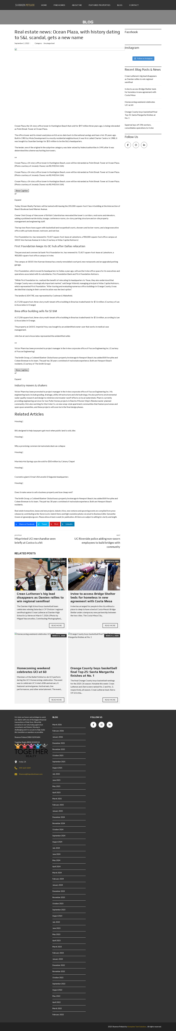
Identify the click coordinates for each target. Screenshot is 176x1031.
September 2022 (58, 984)
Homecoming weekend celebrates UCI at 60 (33, 670)
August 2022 (57, 990)
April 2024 (56, 866)
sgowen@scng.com (30, 517)
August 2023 (57, 916)
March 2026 (57, 725)
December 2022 (58, 965)
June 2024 (56, 854)
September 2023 (58, 910)
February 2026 (58, 731)
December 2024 (58, 817)
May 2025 (56, 786)
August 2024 (57, 842)
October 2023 (57, 903)
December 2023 (58, 891)
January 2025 (57, 811)
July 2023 (56, 922)
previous (35, 539)
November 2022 (58, 971)
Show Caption (22, 190)
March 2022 (57, 1008)
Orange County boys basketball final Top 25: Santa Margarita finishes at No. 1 (93, 671)
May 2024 (56, 860)
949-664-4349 (25, 768)
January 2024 (57, 885)
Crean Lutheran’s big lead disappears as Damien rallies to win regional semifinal (40, 597)
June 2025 (56, 780)
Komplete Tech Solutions (137, 1027)
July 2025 (56, 774)
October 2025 (57, 755)
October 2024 (57, 829)
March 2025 (57, 799)
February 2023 (58, 953)
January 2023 (57, 959)
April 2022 (56, 1002)
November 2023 (58, 897)
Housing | (19, 421)
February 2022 (58, 1015)
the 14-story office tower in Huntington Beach (46, 126)
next (97, 541)
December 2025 (58, 743)
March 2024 (57, 873)
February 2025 (58, 805)
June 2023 (56, 928)
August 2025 (57, 768)
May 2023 (56, 934)
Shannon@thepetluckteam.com (31, 774)
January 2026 (57, 737)
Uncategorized (49, 43)
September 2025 (58, 762)
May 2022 (56, 996)
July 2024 (56, 848)
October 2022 (57, 978)
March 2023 (57, 947)
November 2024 (58, 823)
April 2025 (56, 792)
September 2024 (58, 836)
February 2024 (58, 879)
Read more (56, 625)
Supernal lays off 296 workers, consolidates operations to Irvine (139, 126)
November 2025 (58, 749)
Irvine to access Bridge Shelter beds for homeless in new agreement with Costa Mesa (92, 597)
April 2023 (56, 940)
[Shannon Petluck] (25, 5)
